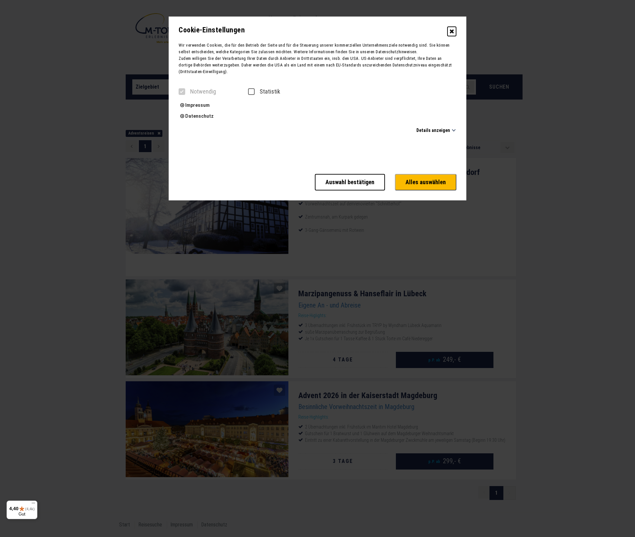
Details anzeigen (433, 130)
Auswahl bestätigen (349, 182)
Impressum (197, 105)
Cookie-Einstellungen (212, 30)
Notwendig (203, 91)
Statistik (270, 91)
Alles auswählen (425, 182)
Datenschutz (199, 116)
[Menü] (33, 505)
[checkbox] (182, 91)
